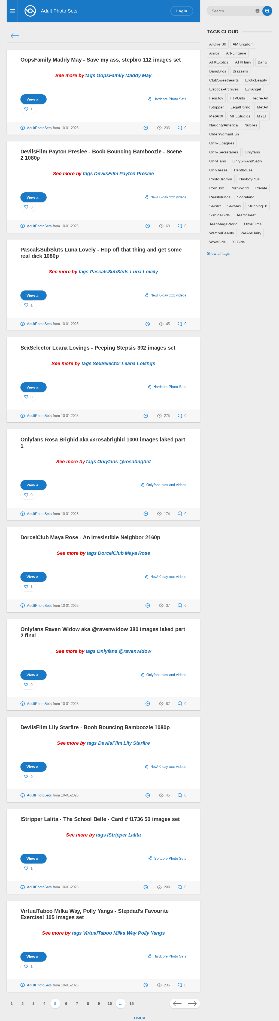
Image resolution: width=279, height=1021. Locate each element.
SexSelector (106, 363)
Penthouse (243, 170)
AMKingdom (243, 44)
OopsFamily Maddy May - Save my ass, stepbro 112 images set (100, 60)
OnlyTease (218, 170)
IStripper (117, 835)
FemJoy (216, 98)
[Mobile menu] (12, 11)
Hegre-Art (259, 98)
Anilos (214, 53)
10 (110, 1003)
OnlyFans (217, 161)
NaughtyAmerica (223, 125)
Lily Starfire (136, 743)
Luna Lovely (144, 271)
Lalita (134, 835)
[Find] (267, 11)
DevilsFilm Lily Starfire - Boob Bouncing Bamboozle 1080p (95, 727)
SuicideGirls (219, 215)
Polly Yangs (151, 933)
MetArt (262, 107)
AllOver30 (217, 44)
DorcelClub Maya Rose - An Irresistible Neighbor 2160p (90, 537)
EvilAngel (253, 89)
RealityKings (220, 197)
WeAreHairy (251, 233)
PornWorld (240, 188)
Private (261, 188)
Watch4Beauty (221, 233)
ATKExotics (219, 62)
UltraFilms (253, 224)
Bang (262, 62)
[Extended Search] (257, 11)
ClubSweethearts (224, 80)
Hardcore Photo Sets (169, 99)
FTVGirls (237, 98)
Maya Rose (137, 553)
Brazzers (240, 71)
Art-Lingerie (236, 53)
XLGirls (238, 242)
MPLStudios (240, 116)
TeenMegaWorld (223, 224)
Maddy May (138, 75)
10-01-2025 (69, 128)
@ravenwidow (135, 651)
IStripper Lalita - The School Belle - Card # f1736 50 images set (100, 819)
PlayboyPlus (249, 179)
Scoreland (245, 197)
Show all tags (218, 253)
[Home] (15, 36)
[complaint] (146, 128)
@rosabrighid (135, 461)
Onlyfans (107, 461)
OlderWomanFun (224, 134)
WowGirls (217, 242)
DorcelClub (110, 553)
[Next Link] (192, 1003)
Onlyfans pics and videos (166, 485)
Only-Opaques (221, 143)
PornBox (216, 188)
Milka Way (125, 933)
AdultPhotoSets (39, 128)
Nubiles (250, 125)
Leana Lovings (138, 363)
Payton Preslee (136, 173)
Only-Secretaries (223, 152)
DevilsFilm (106, 173)
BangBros (217, 71)
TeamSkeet (246, 215)
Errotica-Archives (224, 89)
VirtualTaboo (97, 933)
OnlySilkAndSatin (247, 161)
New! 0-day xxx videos (168, 197)
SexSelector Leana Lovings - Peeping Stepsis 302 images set (97, 348)
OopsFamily (110, 75)
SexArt (215, 206)
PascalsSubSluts (109, 271)
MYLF (262, 116)
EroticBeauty (256, 80)
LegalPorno (240, 107)
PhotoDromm (220, 179)
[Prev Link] (177, 1003)
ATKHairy (243, 62)
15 (131, 1003)
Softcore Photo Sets (170, 859)
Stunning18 (257, 206)
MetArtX (216, 116)
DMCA (139, 1018)
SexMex (234, 206)
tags (90, 75)
